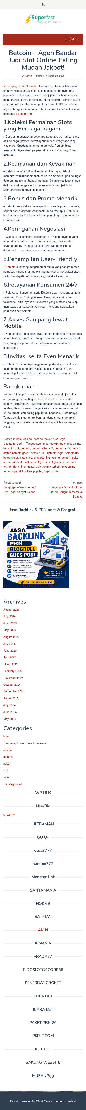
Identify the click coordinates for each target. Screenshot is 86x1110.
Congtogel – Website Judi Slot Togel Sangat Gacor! (19, 487)
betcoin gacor (20, 453)
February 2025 (12, 671)
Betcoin (10, 267)
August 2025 (11, 637)
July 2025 (9, 643)
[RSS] (43, 4)
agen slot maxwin (47, 443)
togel (63, 439)
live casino (53, 457)
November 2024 (13, 678)
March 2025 (10, 664)
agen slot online (70, 443)
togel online (51, 471)
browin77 (9, 815)
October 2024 (12, 684)
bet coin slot (11, 448)
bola (19, 439)
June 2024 (10, 712)
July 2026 (9, 616)
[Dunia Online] (43, 19)
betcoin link (38, 453)
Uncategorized (12, 443)
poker (48, 439)
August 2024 (11, 698)
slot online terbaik (49, 466)
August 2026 (11, 609)
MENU (75, 39)
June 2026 (10, 623)
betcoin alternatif (42, 448)
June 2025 (10, 650)
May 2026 (9, 630)
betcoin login (55, 453)
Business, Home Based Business (24, 743)
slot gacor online (59, 462)
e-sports (39, 457)
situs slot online (23, 462)
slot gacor (40, 462)
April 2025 (9, 657)
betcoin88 (26, 457)
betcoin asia (62, 448)
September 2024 (13, 691)
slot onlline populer (30, 471)
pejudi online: (24, 113)
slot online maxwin (24, 466)
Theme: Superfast (64, 1101)
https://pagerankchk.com (19, 86)
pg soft (66, 457)
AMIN (43, 930)
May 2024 (9, 719)
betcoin (25, 448)
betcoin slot (10, 457)
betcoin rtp (72, 453)
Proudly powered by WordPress (30, 1101)
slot (55, 439)
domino (38, 439)
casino (27, 439)
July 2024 (9, 705)
